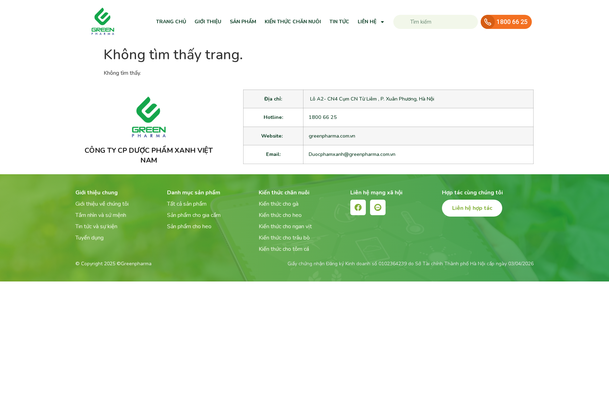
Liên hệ (367, 21)
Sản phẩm (243, 21)
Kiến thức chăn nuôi (293, 21)
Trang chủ (171, 21)
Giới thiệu (208, 21)
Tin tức (339, 21)
